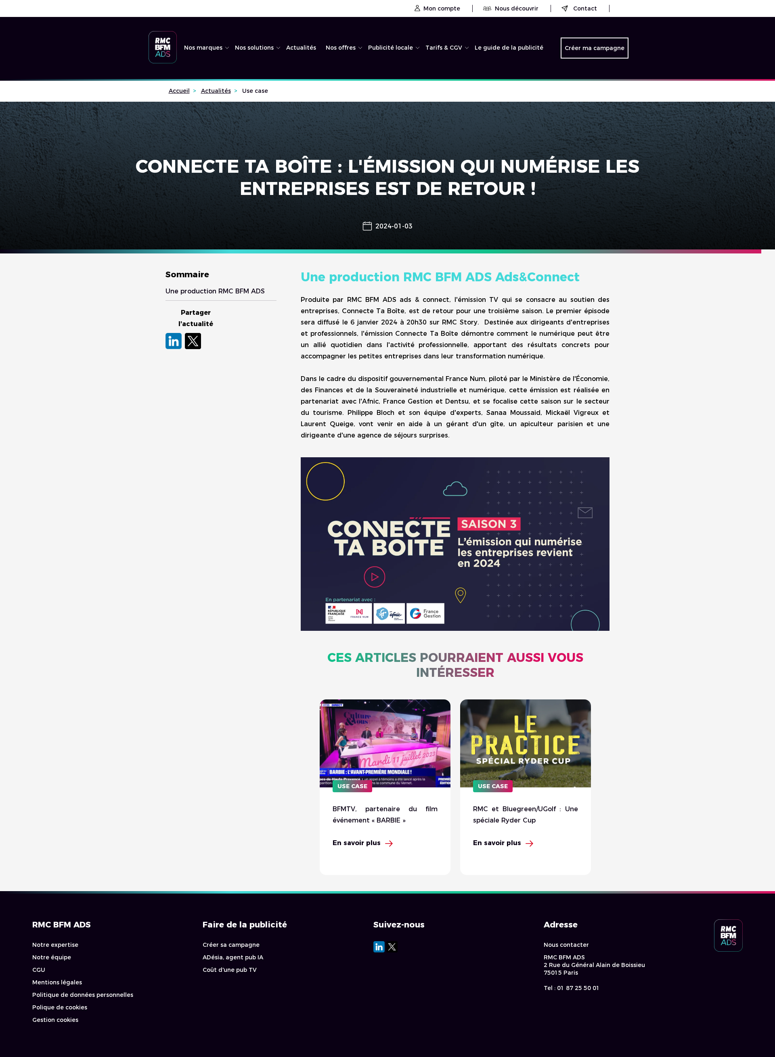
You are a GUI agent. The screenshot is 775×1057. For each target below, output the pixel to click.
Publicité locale (390, 47)
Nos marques (203, 47)
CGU (38, 969)
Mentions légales (57, 982)
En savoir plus (357, 843)
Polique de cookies (59, 1007)
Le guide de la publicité (509, 47)
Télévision (253, 66)
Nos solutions (254, 47)
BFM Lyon (386, 66)
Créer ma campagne (594, 48)
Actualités (301, 47)
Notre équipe (51, 957)
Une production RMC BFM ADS (215, 291)
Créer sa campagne (231, 944)
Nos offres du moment (349, 70)
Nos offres (341, 47)
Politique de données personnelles (82, 994)
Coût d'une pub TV (230, 969)
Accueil (179, 90)
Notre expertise (55, 944)
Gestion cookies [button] (55, 1020)
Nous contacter (566, 944)
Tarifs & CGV (443, 47)
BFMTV (199, 66)
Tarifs (438, 66)
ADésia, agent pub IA (233, 957)
